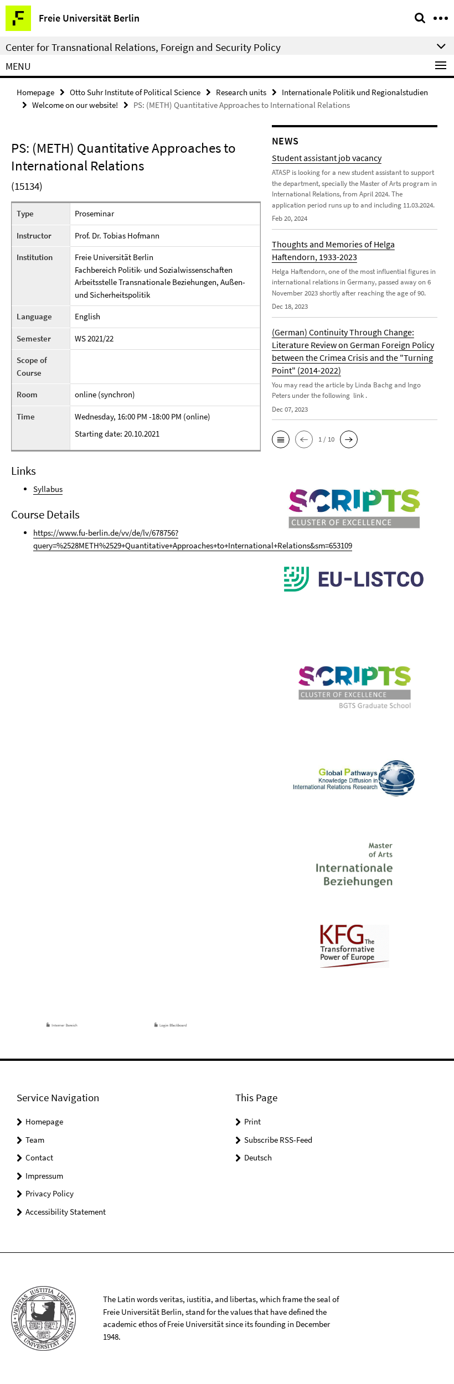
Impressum (44, 1175)
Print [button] (252, 1121)
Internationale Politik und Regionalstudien (355, 92)
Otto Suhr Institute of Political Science (135, 92)
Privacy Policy (49, 1193)
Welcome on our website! (75, 105)
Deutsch (258, 1157)
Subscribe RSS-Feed (278, 1139)
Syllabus (48, 489)
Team (34, 1139)
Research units (241, 92)
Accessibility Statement (65, 1211)
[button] (281, 439)
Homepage (35, 92)
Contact (39, 1157)
